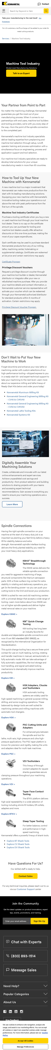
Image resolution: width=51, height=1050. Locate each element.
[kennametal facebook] (4, 1012)
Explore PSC (7, 754)
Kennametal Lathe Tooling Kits (21, 410)
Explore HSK (7, 717)
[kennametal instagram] (21, 1012)
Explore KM (7, 678)
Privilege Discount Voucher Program (19, 307)
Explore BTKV (8, 814)
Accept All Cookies (25, 1040)
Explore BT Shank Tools (18, 840)
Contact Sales (26, 876)
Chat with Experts (26, 941)
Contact (45, 3)
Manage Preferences (25, 1046)
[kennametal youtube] (16, 1012)
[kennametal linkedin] (10, 1012)
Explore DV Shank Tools (18, 847)
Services (5, 38)
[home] (10, 4)
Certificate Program (11, 261)
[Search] (46, 10)
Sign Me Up (39, 921)
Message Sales (23, 969)
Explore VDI (7, 784)
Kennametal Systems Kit (19, 414)
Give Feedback (12, 1020)
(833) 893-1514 (23, 955)
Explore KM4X (8, 614)
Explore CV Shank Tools (18, 844)
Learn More (12, 504)
